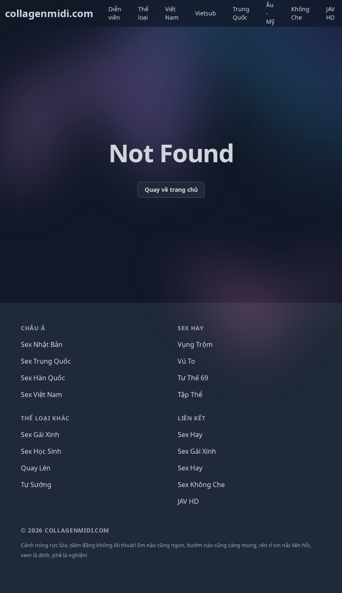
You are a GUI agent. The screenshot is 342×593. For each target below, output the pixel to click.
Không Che (300, 13)
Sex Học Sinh (41, 451)
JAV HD (330, 13)
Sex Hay (190, 434)
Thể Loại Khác (45, 418)
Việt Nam (172, 13)
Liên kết (192, 418)
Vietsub (205, 13)
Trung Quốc (241, 13)
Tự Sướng (36, 484)
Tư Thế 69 (193, 377)
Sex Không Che (201, 484)
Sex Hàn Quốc (43, 377)
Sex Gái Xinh (40, 434)
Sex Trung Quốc (46, 361)
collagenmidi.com (49, 13)
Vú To (186, 361)
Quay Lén (35, 467)
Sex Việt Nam (41, 394)
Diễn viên (114, 13)
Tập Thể (190, 394)
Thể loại (143, 13)
